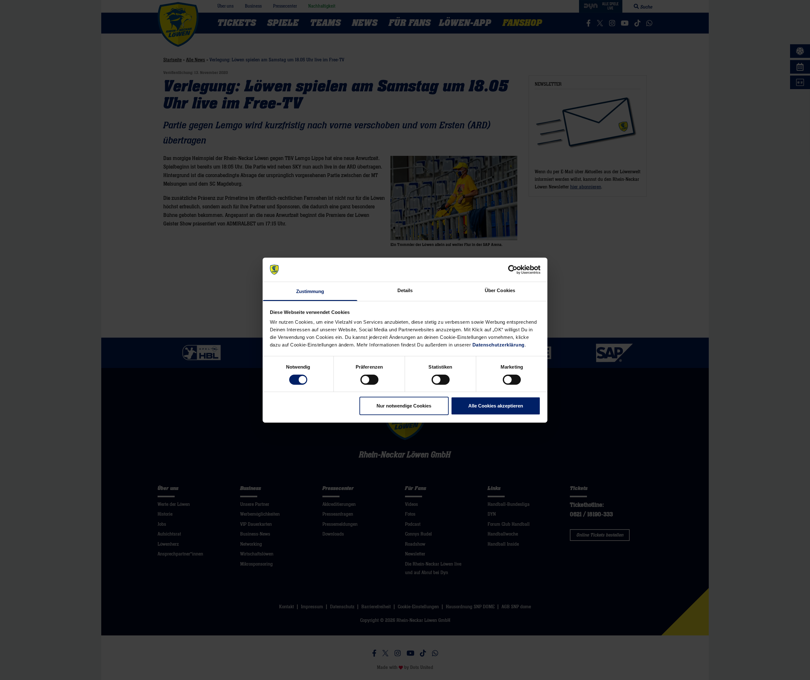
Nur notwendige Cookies (404, 405)
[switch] (369, 380)
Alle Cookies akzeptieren (495, 405)
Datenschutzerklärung (498, 344)
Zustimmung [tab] (310, 291)
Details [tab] (405, 290)
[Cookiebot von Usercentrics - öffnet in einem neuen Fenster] (512, 269)
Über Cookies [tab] (500, 290)
